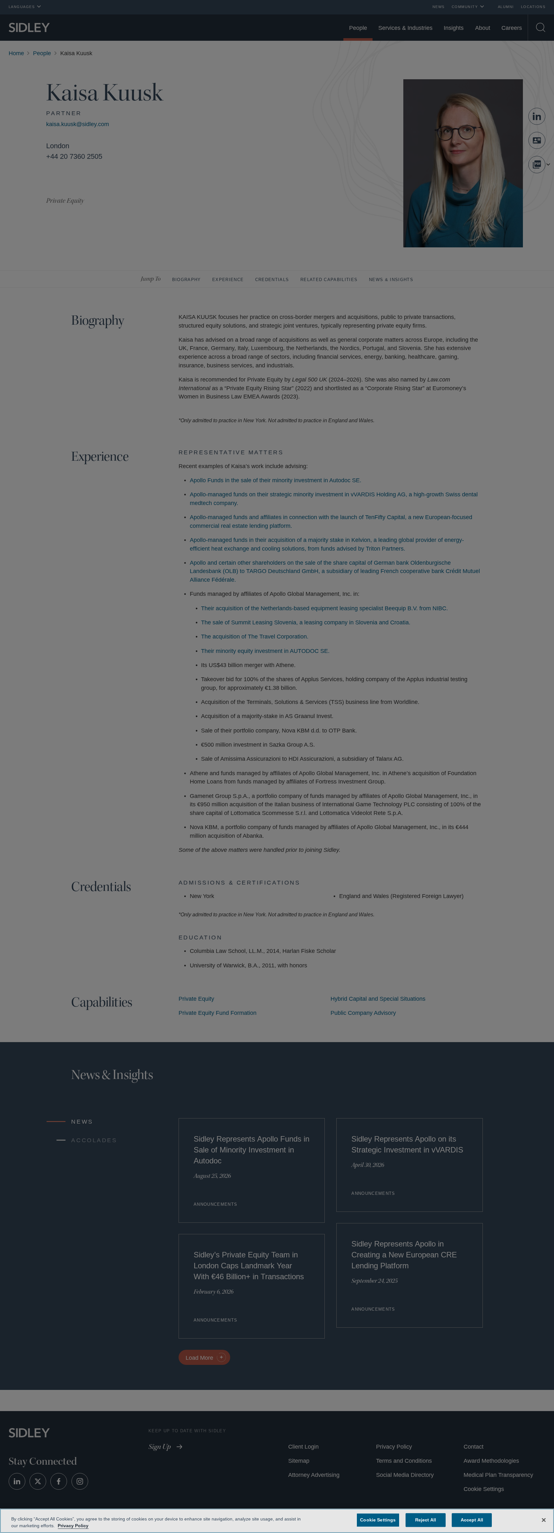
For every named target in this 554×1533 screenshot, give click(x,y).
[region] (277, 1521)
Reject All (424, 1520)
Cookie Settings (378, 1520)
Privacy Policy (72, 1526)
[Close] (544, 1519)
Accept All (470, 1520)
